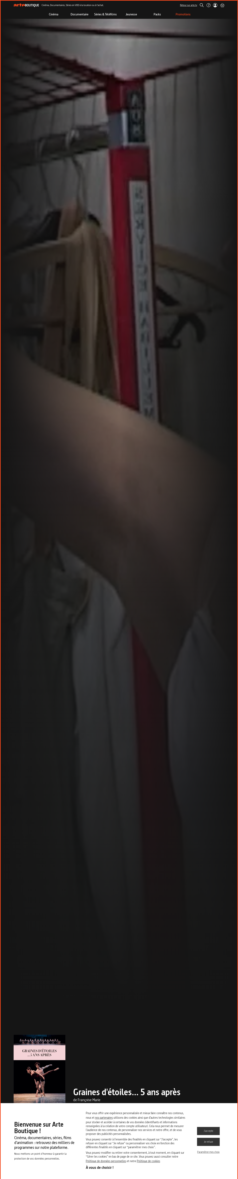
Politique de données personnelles (106, 1161)
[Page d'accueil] (26, 5)
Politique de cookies (148, 1161)
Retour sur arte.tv (188, 5)
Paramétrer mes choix (208, 1152)
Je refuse (208, 1141)
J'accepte (208, 1131)
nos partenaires (104, 1118)
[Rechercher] (202, 5)
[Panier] (222, 5)
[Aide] (208, 5)
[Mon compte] (215, 5)
